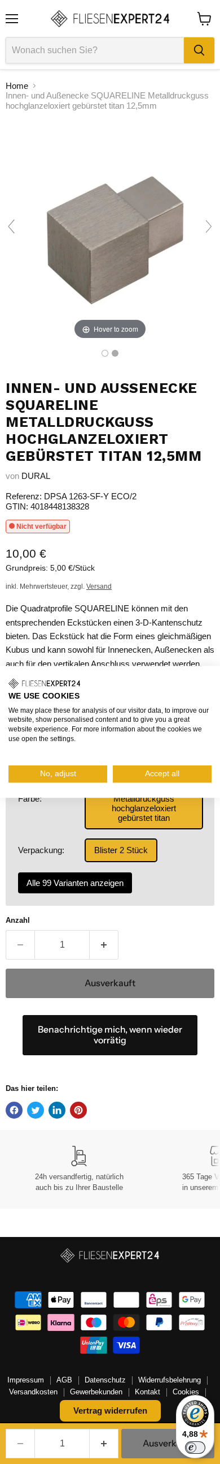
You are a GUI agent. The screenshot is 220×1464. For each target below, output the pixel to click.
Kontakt (147, 1392)
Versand (99, 586)
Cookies (186, 1392)
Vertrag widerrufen (110, 1410)
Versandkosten (33, 1392)
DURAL (35, 476)
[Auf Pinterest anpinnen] (78, 1110)
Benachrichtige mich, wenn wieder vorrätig (110, 1034)
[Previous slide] (11, 226)
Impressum (25, 1380)
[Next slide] (208, 226)
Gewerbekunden (96, 1392)
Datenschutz (105, 1380)
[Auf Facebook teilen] (14, 1110)
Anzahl (18, 920)
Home (17, 86)
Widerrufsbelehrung (169, 1380)
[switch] (195, 1447)
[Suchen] (199, 50)
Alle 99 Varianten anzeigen (75, 883)
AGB (64, 1380)
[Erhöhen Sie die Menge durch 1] (104, 945)
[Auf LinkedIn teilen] (57, 1110)
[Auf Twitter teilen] (35, 1110)
